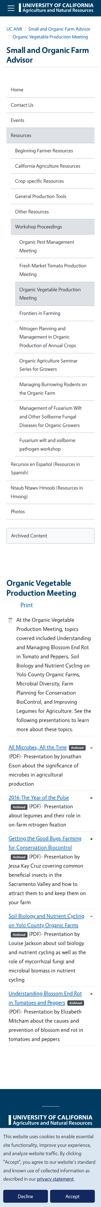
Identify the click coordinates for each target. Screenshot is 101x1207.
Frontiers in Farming (39, 313)
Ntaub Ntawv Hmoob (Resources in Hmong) (47, 492)
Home (17, 89)
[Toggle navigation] (11, 8)
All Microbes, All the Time (46, 747)
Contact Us (22, 105)
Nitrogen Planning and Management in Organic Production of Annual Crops (47, 337)
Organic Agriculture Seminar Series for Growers (48, 364)
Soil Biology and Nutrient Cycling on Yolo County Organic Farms (46, 925)
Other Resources (32, 211)
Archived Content (29, 535)
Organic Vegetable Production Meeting (50, 293)
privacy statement (55, 1179)
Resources (21, 135)
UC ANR (14, 29)
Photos (18, 511)
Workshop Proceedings (38, 226)
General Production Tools (40, 196)
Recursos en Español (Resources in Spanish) (45, 468)
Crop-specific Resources (39, 181)
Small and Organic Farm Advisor (59, 29)
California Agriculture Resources (47, 166)
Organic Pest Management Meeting (46, 246)
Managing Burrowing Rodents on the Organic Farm (53, 388)
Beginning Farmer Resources (44, 150)
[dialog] (50, 1167)
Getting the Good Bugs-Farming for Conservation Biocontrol (45, 847)
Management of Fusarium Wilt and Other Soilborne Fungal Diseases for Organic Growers (50, 416)
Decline (25, 1196)
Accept (72, 1196)
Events (17, 120)
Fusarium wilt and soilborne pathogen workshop (47, 444)
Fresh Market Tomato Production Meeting (52, 269)
